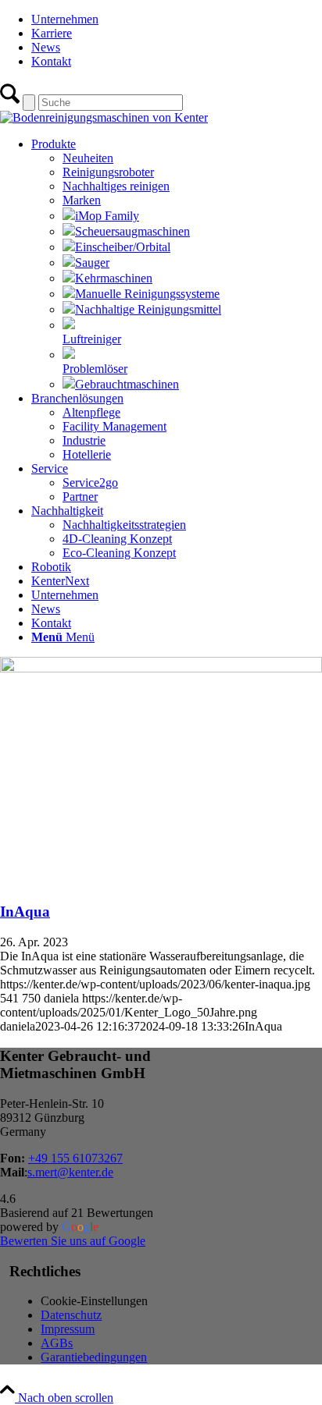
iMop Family (107, 215)
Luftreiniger (92, 339)
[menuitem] (176, 19)
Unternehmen (64, 19)
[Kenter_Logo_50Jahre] (104, 117)
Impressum (68, 1329)
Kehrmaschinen (113, 278)
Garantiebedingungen (94, 1357)
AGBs (57, 1343)
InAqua (25, 911)
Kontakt (51, 61)
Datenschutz (71, 1315)
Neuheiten (88, 158)
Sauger (92, 262)
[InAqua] (161, 668)
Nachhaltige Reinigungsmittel (148, 309)
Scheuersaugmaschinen (132, 231)
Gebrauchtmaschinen (127, 384)
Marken (82, 200)
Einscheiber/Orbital (122, 247)
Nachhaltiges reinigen (116, 186)
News (45, 47)
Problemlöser (95, 368)
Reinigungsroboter (108, 172)
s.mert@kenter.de (70, 1172)
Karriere (51, 33)
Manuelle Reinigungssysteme (147, 293)
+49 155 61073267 (75, 1158)
